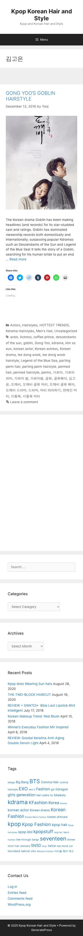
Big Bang (22, 782)
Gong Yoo (42, 343)
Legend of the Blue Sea (39, 360)
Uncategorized (65, 331)
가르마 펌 (21, 378)
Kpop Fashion (36, 824)
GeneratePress (41, 930)
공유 (48, 378)
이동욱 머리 (31, 396)
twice (52, 846)
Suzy (44, 846)
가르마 (58, 372)
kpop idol (25, 832)
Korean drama (40, 810)
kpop (14, 824)
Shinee (71, 839)
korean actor (23, 349)
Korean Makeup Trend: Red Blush (33, 716)
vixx (33, 851)
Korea (53, 802)
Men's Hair (44, 331)
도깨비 (16, 384)
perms (46, 372)
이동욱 (16, 396)
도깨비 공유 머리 (35, 384)
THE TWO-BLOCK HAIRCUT (29, 695)
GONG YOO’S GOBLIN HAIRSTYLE (30, 96)
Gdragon (61, 789)
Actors (15, 325)
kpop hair (59, 824)
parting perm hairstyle (39, 366)
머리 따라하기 (50, 390)
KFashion (38, 802)
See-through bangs (27, 839)
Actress (26, 337)
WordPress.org (19, 904)
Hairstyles (30, 325)
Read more (17, 259)
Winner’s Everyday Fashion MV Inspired (38, 727)
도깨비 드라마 (16, 390)
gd (52, 789)
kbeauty (60, 795)
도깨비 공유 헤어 (62, 384)
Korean (63, 803)
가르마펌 (36, 378)
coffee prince (44, 337)
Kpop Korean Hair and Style (41, 15)
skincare (25, 846)
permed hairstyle (26, 372)
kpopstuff (43, 831)
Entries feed (17, 893)
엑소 (71, 851)
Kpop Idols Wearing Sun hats (30, 684)
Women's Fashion (45, 851)
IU (51, 795)
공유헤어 (60, 378)
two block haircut (19, 851)
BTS (35, 781)
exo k (32, 789)
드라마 (33, 390)
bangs (11, 782)
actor (14, 337)
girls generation (21, 794)
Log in (12, 887)
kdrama (58, 343)
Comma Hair (50, 782)
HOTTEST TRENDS (54, 325)
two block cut (65, 846)
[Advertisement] (41, 76)
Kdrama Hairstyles (20, 331)
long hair (58, 832)
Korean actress (46, 349)
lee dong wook (29, 355)
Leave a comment (24, 402)
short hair (13, 846)
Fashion (43, 789)
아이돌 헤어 (61, 851)
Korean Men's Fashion (35, 817)
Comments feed (20, 898)
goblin (28, 343)
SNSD (36, 845)
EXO (23, 789)
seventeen (53, 838)
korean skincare (57, 816)
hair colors (42, 795)
